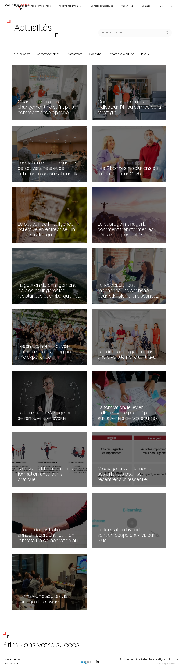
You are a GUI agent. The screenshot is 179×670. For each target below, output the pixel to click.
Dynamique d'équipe (121, 54)
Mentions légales (157, 659)
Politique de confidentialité (133, 659)
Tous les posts (21, 54)
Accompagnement (49, 54)
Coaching (95, 54)
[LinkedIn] (97, 661)
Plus (143, 54)
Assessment (75, 54)
